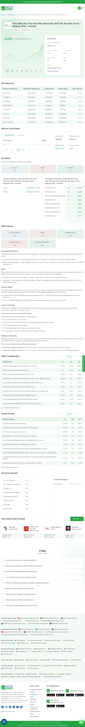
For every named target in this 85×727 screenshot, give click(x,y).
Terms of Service (38, 722)
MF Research (34, 694)
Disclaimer (58, 722)
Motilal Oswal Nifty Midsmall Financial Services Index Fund (23, 383)
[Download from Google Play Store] (51, 695)
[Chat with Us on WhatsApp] (81, 722)
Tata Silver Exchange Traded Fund (14, 423)
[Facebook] (2, 707)
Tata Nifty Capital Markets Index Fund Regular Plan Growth (23, 440)
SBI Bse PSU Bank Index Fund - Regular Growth (19, 395)
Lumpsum (20, 135)
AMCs (31, 697)
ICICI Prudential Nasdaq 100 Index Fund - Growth (20, 366)
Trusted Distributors (36, 689)
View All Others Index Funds (10, 408)
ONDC (32, 714)
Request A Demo (35, 711)
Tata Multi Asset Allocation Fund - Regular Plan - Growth (22, 463)
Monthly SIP (9, 135)
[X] (14, 707)
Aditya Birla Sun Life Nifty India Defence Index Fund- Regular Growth (26, 378)
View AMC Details (52, 71)
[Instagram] (6, 707)
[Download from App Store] (60, 695)
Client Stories (34, 716)
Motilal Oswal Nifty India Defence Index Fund (18, 374)
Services (32, 692)
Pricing (32, 704)
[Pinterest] (21, 707)
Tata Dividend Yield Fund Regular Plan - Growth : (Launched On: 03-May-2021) (29, 453)
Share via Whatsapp (83, 363)
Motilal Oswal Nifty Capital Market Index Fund (18, 387)
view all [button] (76, 519)
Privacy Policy (27, 722)
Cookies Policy (49, 722)
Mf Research (11, 14)
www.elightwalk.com (60, 725)
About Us (33, 702)
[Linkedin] (10, 707)
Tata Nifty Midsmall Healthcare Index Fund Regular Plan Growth (25, 448)
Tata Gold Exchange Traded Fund (14, 432)
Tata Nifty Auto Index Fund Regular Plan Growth (19, 444)
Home (3, 14)
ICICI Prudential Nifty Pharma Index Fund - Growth (20, 399)
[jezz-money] (7, 8)
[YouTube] (17, 707)
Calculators (33, 699)
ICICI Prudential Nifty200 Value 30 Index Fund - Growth (22, 403)
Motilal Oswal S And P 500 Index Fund (16, 370)
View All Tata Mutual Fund (9, 467)
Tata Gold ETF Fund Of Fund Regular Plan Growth (20, 436)
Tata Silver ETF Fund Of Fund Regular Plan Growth (20, 428)
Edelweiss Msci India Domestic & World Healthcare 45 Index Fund (25, 391)
